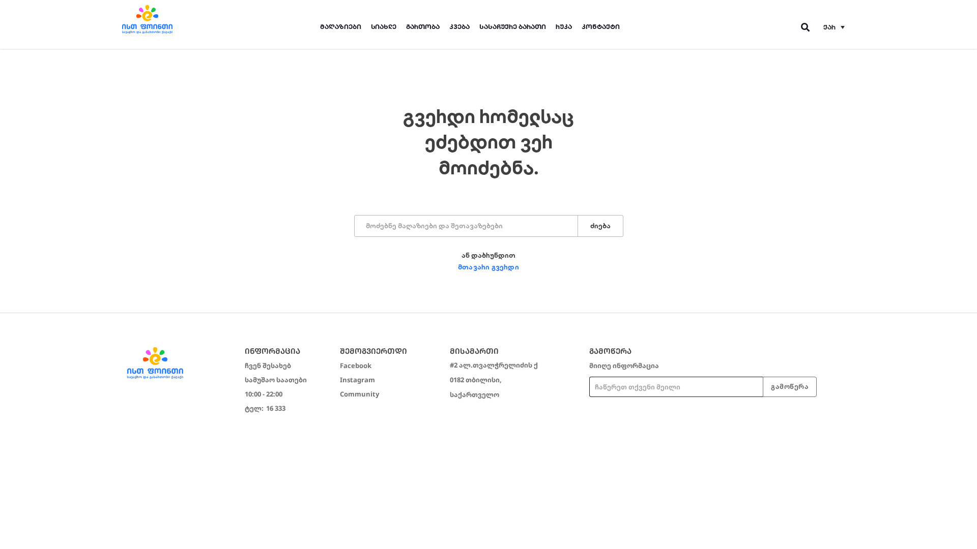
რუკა (564, 26)
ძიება (600, 226)
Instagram (357, 379)
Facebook (355, 365)
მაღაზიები (340, 26)
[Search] (805, 27)
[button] (834, 27)
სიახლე (383, 26)
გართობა (423, 26)
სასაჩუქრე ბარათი (512, 26)
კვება (459, 26)
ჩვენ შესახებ (268, 365)
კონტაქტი (601, 26)
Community (359, 394)
